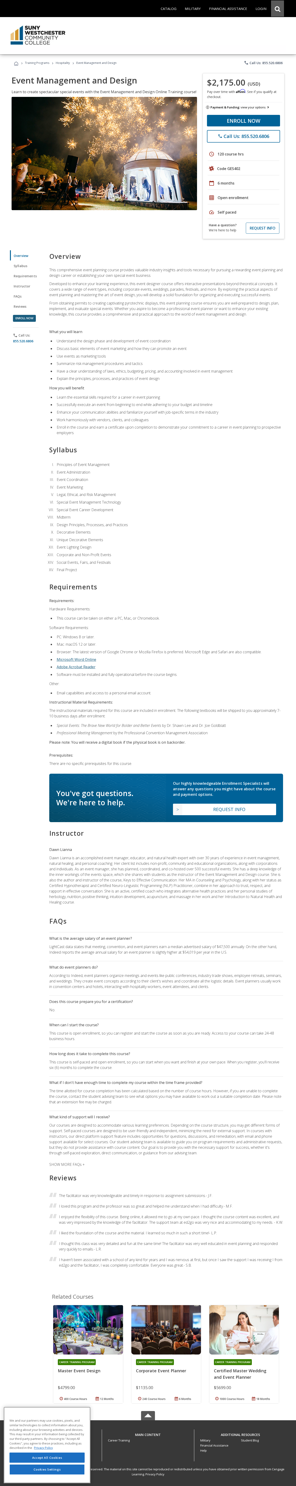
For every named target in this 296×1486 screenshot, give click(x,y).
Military (205, 1440)
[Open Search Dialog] (277, 8)
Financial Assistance (214, 1445)
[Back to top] (148, 1433)
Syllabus (20, 266)
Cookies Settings (47, 1469)
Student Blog (250, 1440)
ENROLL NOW (243, 120)
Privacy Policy (154, 1474)
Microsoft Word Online (76, 659)
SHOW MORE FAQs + (67, 1164)
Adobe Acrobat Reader (76, 666)
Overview (21, 256)
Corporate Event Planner (161, 1370)
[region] (47, 1445)
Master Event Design (79, 1370)
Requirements (25, 276)
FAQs (18, 296)
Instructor (22, 286)
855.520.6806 (23, 341)
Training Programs (37, 63)
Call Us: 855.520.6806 (263, 62)
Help (203, 1450)
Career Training (119, 1440)
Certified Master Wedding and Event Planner (240, 1374)
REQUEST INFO (262, 228)
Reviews (20, 306)
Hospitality (63, 63)
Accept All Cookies (47, 1458)
